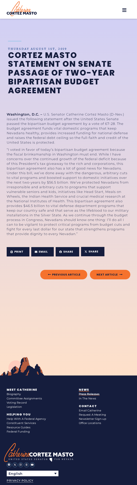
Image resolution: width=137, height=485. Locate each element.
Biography (14, 394)
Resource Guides (18, 427)
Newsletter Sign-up (92, 418)
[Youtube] (32, 464)
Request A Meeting (92, 414)
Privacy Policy (20, 480)
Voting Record (17, 402)
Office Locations (90, 423)
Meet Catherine (22, 390)
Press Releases (89, 394)
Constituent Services (21, 423)
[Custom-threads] (26, 464)
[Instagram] (20, 464)
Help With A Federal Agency (26, 418)
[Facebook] (9, 464)
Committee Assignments (24, 398)
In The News (87, 398)
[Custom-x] (15, 464)
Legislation (14, 406)
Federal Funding (18, 431)
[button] (124, 10)
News (84, 390)
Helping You (19, 414)
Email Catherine (90, 410)
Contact (88, 406)
